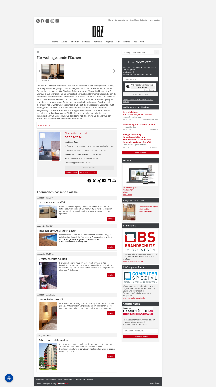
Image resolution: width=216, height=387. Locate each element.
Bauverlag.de (155, 383)
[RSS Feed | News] (38, 20)
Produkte (97, 41)
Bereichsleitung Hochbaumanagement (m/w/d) (137, 113)
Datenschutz (69, 379)
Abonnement (71, 172)
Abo (142, 41)
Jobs (135, 41)
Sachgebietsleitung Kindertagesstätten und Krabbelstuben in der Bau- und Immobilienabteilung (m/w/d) (137, 138)
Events (126, 41)
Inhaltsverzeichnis (88, 172)
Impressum (80, 379)
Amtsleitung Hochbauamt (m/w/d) (139, 124)
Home (55, 41)
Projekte (109, 41)
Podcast (86, 41)
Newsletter (40, 379)
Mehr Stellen (140, 152)
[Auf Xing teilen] (99, 181)
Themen (75, 41)
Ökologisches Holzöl (51, 299)
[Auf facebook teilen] (89, 181)
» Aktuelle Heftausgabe (148, 206)
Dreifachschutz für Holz (53, 259)
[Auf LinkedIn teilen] (104, 181)
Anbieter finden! (141, 336)
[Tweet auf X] (94, 181)
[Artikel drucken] (114, 181)
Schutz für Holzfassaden (53, 340)
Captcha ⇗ (149, 90)
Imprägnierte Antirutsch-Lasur (57, 230)
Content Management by (46, 383)
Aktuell (64, 41)
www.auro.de (44, 125)
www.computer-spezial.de (134, 298)
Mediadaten (155, 20)
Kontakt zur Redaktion (139, 20)
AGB (60, 379)
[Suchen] (156, 52)
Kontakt (90, 379)
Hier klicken (143, 87)
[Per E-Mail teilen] (109, 181)
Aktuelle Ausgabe (130, 187)
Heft (118, 41)
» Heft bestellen (145, 211)
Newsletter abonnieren (118, 20)
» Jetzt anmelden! (140, 94)
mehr (111, 218)
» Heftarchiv (144, 209)
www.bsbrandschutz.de (133, 261)
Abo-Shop (127, 192)
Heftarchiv (127, 194)
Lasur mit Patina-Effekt (52, 202)
